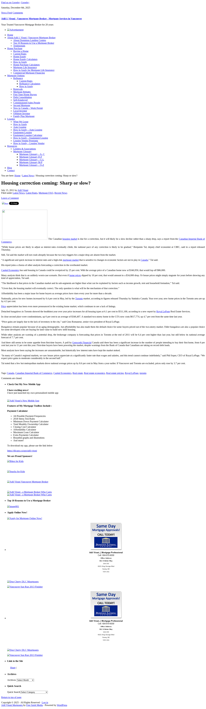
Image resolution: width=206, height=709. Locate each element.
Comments (18, 12)
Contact (11, 170)
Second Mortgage (21, 105)
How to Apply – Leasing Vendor (28, 143)
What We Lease (20, 121)
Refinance (18, 78)
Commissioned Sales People (26, 102)
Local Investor (20, 111)
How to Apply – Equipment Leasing (30, 138)
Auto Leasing (19, 127)
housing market (69, 239)
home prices (75, 275)
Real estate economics (94, 373)
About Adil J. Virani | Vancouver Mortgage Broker (31, 37)
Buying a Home (21, 51)
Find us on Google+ (10, 2)
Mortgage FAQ (46, 193)
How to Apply (20, 62)
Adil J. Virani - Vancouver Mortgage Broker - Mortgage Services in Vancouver (41, 18)
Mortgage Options (16, 75)
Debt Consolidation (22, 97)
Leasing (11, 119)
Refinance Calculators (29, 83)
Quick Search (13, 692)
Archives (11, 680)
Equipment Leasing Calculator (27, 135)
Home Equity (19, 56)
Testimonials (19, 45)
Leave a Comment (10, 198)
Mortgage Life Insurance (25, 67)
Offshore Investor (21, 113)
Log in (45, 702)
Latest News (28, 175)
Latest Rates (31, 193)
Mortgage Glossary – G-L (31, 159)
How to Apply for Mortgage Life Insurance (33, 70)
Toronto (79, 298)
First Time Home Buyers (25, 94)
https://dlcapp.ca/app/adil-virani (22, 450)
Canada (144, 260)
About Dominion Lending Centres (29, 40)
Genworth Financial (81, 342)
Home (10, 35)
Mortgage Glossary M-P (30, 162)
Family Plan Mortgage (24, 116)
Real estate (78, 373)
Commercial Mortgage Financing (29, 73)
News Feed (6, 12)
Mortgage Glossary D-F (30, 157)
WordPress (62, 705)
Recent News (60, 193)
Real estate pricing (115, 373)
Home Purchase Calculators (26, 64)
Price (3, 306)
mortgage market (71, 260)
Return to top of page (11, 697)
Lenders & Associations (24, 148)
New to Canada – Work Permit (28, 108)
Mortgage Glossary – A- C (32, 154)
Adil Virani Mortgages (12, 705)
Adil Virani (22, 190)
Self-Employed (20, 100)
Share (13, 667)
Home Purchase (14, 48)
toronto (143, 373)
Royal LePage (163, 311)
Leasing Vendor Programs (25, 140)
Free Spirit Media (34, 705)
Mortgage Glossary (22, 151)
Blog (9, 167)
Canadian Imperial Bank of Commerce (33, 373)
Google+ (25, 2)
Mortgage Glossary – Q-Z (31, 165)
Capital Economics (10, 270)
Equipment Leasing (22, 132)
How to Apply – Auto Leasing (27, 130)
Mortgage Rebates (22, 92)
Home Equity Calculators (25, 59)
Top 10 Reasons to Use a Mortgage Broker (33, 43)
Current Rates (19, 54)
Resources (12, 146)
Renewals (18, 89)
